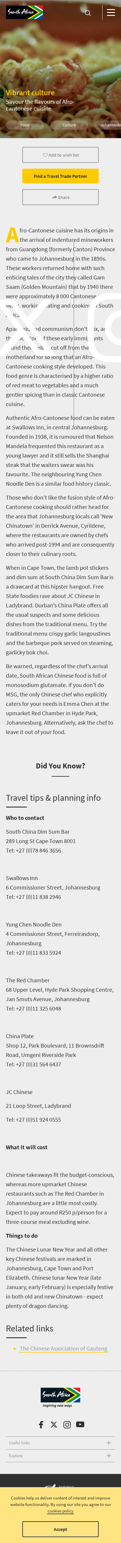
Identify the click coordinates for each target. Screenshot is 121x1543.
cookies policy (60, 1511)
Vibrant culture (30, 92)
